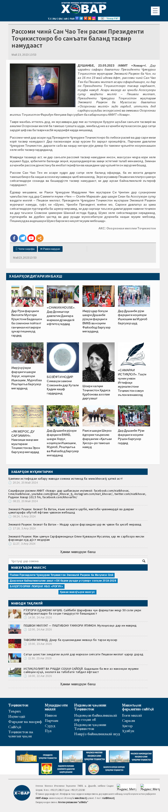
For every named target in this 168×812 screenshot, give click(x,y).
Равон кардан (50, 249)
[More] (40, 238)
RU (54, 18)
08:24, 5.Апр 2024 (22, 516)
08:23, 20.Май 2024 (23, 501)
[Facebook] (14, 238)
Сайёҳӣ (14, 727)
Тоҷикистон (18, 705)
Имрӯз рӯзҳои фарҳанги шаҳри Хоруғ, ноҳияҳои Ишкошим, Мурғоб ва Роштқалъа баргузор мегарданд (26, 378)
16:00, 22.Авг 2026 (38, 676)
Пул (48, 731)
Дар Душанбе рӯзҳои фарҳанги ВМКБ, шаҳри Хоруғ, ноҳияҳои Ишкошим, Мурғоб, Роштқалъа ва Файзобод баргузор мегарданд (63, 443)
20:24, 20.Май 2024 (23, 482)
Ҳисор (127, 726)
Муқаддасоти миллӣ (56, 707)
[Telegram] (22, 238)
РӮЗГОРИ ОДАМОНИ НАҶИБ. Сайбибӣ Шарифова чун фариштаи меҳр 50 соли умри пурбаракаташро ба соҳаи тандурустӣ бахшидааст (82, 611)
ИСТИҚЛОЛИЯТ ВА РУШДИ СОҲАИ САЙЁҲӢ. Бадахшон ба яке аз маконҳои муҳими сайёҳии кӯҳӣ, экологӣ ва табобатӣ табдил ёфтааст (81, 670)
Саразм (128, 721)
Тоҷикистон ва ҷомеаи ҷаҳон (20, 734)
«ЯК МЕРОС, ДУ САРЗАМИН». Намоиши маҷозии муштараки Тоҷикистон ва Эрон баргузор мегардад (25, 442)
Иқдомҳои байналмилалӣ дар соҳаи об (95, 718)
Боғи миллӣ (132, 716)
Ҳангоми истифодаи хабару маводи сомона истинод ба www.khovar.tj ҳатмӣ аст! (65, 479)
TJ (49, 18)
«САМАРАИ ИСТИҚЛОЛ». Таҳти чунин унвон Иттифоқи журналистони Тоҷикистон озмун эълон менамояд (132, 382)
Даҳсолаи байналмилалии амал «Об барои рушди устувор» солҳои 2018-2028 (63, 580)
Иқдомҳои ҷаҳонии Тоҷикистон (90, 707)
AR (66, 18)
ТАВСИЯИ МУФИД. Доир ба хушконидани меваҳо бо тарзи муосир (70, 640)
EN (60, 18)
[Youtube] (31, 238)
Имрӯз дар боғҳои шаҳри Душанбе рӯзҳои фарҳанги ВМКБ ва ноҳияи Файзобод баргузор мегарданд (96, 321)
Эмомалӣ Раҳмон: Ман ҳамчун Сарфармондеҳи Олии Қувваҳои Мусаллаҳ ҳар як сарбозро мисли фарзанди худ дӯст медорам (76, 538)
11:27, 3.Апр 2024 (21, 543)
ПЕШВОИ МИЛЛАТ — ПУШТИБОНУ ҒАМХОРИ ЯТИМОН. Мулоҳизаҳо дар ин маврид (80, 625)
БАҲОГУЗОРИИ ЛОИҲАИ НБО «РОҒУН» (36, 586)
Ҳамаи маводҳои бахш (78, 552)
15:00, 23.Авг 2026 (38, 643)
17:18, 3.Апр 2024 (22, 528)
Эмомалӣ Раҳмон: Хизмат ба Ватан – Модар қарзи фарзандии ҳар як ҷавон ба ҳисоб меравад (74, 524)
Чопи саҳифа (25, 249)
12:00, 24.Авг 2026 (38, 629)
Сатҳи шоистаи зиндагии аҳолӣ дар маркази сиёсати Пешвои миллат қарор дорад (83, 654)
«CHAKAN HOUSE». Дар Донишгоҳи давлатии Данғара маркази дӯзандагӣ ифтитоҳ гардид (61, 316)
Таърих (14, 711)
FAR (72, 18)
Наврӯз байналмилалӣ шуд (97, 734)
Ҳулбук (128, 731)
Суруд (50, 726)
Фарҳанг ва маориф (25, 722)
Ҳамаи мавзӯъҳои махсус (77, 592)
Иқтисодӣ (16, 717)
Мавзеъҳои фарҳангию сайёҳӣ (138, 707)
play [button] (102, 18)
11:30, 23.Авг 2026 (37, 658)
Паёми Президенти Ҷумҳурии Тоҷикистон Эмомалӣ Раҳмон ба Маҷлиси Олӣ (61, 575)
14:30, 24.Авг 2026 (38, 617)
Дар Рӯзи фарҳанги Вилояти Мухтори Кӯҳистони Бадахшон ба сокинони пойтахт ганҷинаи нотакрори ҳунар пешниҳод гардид (26, 323)
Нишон (51, 716)
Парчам (51, 721)
